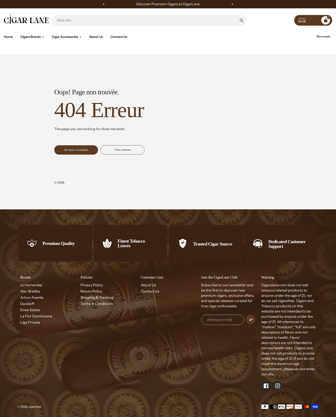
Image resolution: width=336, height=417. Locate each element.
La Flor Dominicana (36, 316)
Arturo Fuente (31, 297)
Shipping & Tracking (96, 297)
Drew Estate (30, 310)
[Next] (232, 4)
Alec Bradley (30, 291)
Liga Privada (30, 322)
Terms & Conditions (96, 304)
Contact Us (150, 291)
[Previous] (104, 4)
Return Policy (91, 291)
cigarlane (71, 182)
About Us (148, 285)
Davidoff (27, 304)
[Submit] (251, 319)
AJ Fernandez (31, 285)
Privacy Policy (91, 285)
